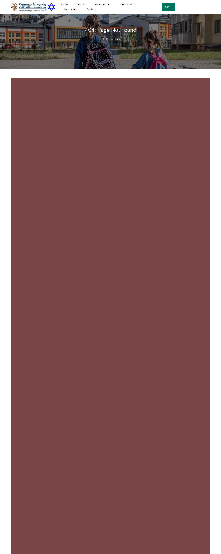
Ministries (100, 4)
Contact (91, 9)
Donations (126, 4)
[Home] (101, 38)
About (81, 4)
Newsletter (70, 9)
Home (64, 4)
